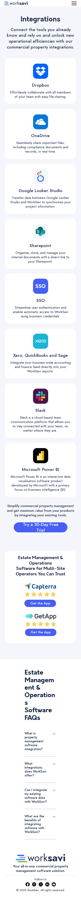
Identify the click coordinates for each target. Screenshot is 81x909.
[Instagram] (34, 884)
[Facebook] (28, 884)
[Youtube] (54, 884)
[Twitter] (41, 884)
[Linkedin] (47, 884)
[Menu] (74, 3)
